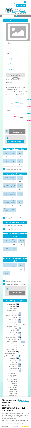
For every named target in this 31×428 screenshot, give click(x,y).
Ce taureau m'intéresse (15, 141)
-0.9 (20, 313)
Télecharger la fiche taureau (17, 293)
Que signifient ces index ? (13, 169)
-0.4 (17, 351)
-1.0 (20, 322)
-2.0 (20, 315)
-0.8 (20, 317)
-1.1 (18, 358)
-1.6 (20, 332)
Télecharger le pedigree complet (17, 131)
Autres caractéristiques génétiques (16, 284)
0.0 (24, 324)
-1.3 (18, 306)
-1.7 (18, 304)
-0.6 (21, 360)
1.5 (23, 341)
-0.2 (19, 335)
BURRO (17, 103)
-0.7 (20, 328)
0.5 (20, 356)
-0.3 (19, 368)
